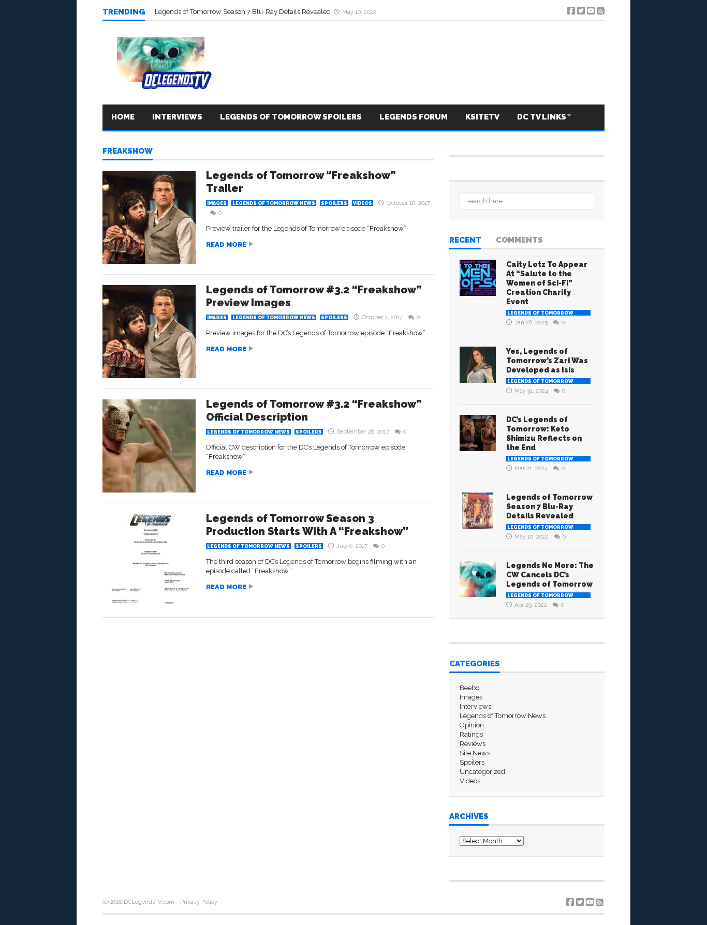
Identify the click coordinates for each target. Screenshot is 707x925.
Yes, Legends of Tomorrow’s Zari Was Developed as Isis (547, 360)
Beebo (469, 688)
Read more (226, 244)
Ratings (471, 734)
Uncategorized (482, 771)
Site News (475, 753)
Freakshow (127, 151)
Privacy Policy (198, 902)
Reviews (472, 744)
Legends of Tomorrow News (273, 203)
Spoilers (334, 203)
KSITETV (482, 117)
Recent (465, 240)
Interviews (177, 117)
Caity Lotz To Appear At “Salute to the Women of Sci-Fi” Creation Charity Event (546, 283)
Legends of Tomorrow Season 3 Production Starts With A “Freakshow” (307, 525)
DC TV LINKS (541, 117)
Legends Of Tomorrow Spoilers (291, 117)
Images (217, 203)
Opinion (472, 725)
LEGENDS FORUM (413, 117)
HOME (123, 117)
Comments (519, 240)
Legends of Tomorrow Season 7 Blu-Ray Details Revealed (243, 12)
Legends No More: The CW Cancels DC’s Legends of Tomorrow (550, 574)
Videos (362, 203)
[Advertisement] (268, 648)
